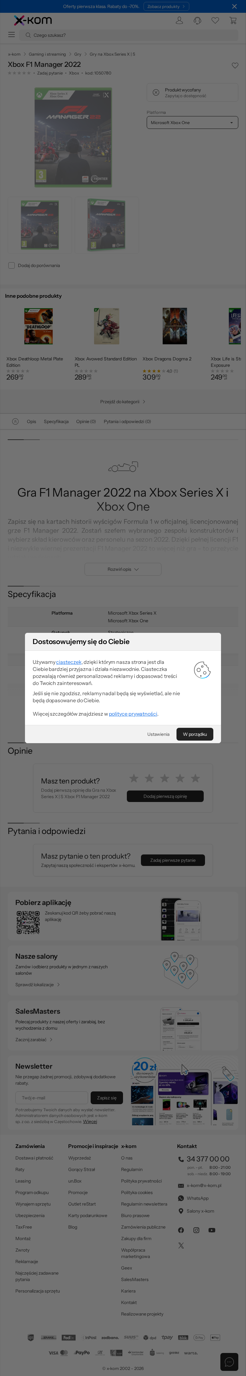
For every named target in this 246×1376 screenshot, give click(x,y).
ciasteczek (68, 662)
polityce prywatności (133, 714)
